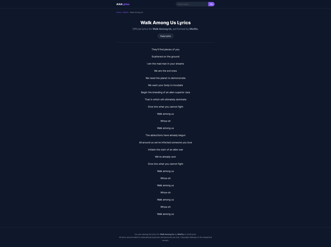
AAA (122, 4)
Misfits (125, 12)
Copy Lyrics (165, 36)
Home (118, 12)
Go (211, 4)
